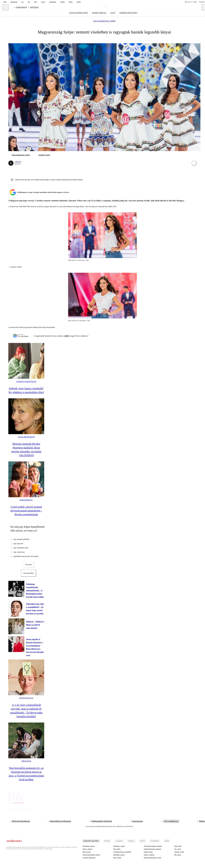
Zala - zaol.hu (177, 854)
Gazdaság (119, 841)
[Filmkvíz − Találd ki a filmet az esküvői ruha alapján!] (16, 626)
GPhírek (62, 2)
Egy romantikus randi (21, 548)
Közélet (107, 841)
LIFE (66, 336)
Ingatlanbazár (52, 2)
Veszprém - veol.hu (179, 852)
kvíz (113, 13)
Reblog (70, 2)
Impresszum (137, 821)
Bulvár (142, 841)
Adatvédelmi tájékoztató (60, 821)
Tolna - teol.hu (178, 846)
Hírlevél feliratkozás (21, 821)
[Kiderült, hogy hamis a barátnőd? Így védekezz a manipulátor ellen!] (26, 361)
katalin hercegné (78, 13)
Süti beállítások (171, 821)
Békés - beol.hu (87, 852)
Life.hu (18, 162)
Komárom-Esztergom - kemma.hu (152, 849)
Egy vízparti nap (19, 552)
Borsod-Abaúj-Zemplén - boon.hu (91, 854)
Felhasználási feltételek (101, 821)
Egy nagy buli (18, 543)
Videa (35, 2)
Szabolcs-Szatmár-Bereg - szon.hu (152, 857)
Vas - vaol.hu (177, 849)
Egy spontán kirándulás (21, 539)
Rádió (167, 841)
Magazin (131, 841)
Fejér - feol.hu (116, 849)
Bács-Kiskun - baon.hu (88, 846)
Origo (4, 2)
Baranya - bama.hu (87, 849)
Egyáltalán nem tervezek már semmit (26, 556)
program (26, 761)
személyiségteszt (128, 13)
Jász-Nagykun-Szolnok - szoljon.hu (153, 846)
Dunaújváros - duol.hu (119, 846)
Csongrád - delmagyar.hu (89, 857)
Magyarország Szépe (104, 21)
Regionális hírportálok (91, 841)
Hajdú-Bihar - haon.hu (119, 854)
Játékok (79, 2)
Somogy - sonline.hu (149, 854)
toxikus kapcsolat (26, 381)
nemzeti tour (44, 155)
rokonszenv (26, 500)
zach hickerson (26, 437)
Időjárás (34, 7)
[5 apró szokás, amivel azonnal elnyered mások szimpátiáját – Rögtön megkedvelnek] (26, 479)
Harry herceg (99, 13)
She (29, 2)
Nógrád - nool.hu (148, 852)
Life (23, 2)
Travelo (43, 2)
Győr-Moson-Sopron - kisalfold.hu (122, 852)
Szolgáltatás (155, 841)
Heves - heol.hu (117, 857)
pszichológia (26, 698)
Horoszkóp (21, 7)
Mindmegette (14, 2)
